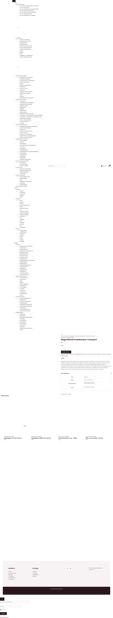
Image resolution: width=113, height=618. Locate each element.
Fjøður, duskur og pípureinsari (27, 80)
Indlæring (22, 219)
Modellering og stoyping (22, 139)
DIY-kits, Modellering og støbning (27, 15)
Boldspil (22, 282)
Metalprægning (23, 178)
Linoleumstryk (23, 110)
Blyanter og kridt (24, 105)
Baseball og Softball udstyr (26, 251)
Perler (21, 180)
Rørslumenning (19, 312)
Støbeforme (22, 156)
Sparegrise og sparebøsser (26, 55)
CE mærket (97, 354)
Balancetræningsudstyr (25, 298)
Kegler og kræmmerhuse (25, 49)
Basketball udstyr (24, 252)
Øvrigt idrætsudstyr (24, 274)
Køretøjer (22, 233)
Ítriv (16, 2)
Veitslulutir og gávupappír (22, 161)
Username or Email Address (6, 602)
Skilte (21, 54)
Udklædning (22, 227)
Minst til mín (3, 609)
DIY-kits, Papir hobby (24, 7)
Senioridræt (22, 268)
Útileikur (18, 229)
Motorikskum (23, 323)
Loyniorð (2, 606)
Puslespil (22, 224)
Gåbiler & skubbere (24, 214)
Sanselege (22, 326)
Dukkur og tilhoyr (24, 208)
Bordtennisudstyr (24, 254)
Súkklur (18, 189)
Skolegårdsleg (23, 293)
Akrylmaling (22, 101)
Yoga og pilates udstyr (25, 311)
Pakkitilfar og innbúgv (25, 79)
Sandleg (22, 235)
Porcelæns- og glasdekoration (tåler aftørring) (31, 115)
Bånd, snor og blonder (25, 169)
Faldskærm (22, 318)
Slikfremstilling (23, 154)
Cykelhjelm (22, 194)
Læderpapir (22, 129)
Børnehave (92, 354)
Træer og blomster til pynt (26, 57)
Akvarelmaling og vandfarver (27, 102)
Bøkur (21, 206)
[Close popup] (2, 599)
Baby (21, 200)
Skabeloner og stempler (25, 118)
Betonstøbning (23, 140)
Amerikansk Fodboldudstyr (26, 246)
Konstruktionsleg (24, 211)
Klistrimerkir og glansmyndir (26, 98)
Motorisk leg (23, 325)
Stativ (21, 197)
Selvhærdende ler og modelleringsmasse (29, 151)
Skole (66, 355)
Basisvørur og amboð (21, 75)
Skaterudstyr (23, 292)
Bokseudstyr (23, 299)
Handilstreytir (35, 574)
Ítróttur (18, 244)
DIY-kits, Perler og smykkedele (26, 10)
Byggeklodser (23, 230)
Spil (21, 225)
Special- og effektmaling (25, 120)
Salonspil (22, 288)
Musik (21, 221)
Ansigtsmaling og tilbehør (26, 104)
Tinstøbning (22, 158)
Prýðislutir (18, 38)
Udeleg (21, 236)
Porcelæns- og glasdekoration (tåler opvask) (31, 116)
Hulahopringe (23, 287)
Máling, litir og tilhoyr (21, 99)
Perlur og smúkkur (20, 175)
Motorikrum (23, 322)
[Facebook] (67, 568)
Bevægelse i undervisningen (26, 317)
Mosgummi (22, 90)
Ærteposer (22, 314)
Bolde (21, 281)
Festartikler (22, 162)
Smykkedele (22, 183)
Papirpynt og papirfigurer (26, 134)
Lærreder (22, 109)
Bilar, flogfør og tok (25, 205)
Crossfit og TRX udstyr (25, 301)
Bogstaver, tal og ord (25, 41)
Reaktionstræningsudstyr (26, 306)
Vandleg (22, 240)
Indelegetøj (71, 336)
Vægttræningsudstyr (25, 309)
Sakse (21, 94)
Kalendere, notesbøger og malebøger (28, 126)
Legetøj (21, 50)
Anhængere (22, 192)
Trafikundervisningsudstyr (26, 328)
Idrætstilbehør (23, 263)
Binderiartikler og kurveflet (26, 77)
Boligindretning (23, 43)
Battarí (21, 203)
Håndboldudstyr (24, 262)
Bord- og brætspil (24, 284)
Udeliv (21, 238)
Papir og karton (23, 132)
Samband (35, 571)
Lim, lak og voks (23, 88)
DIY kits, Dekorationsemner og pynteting (29, 6)
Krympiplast (22, 87)
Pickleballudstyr (24, 266)
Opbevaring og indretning (26, 304)
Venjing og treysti (20, 296)
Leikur (16, 187)
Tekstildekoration (24, 121)
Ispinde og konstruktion (25, 85)
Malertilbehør (23, 112)
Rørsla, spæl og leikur (21, 276)
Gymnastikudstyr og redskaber (27, 260)
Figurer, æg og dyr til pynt (26, 46)
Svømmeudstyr (23, 270)
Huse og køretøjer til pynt (26, 47)
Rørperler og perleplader (26, 181)
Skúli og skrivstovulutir (21, 186)
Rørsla (16, 243)
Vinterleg (22, 241)
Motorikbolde (23, 320)
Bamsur (21, 202)
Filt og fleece (23, 173)
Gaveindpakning (23, 164)
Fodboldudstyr (23, 258)
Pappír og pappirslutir (21, 124)
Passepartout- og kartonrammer (28, 135)
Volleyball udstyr (24, 273)
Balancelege (23, 315)
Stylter (21, 295)
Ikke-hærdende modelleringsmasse (28, 145)
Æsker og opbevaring (25, 39)
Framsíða (63, 336)
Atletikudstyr (23, 247)
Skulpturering (23, 153)
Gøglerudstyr (23, 285)
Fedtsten (22, 142)
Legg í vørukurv (66, 352)
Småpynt (22, 96)
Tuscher (22, 123)
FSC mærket (102, 354)
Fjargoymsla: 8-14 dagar (89, 382)
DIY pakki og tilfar (20, 4)
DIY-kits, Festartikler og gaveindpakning (29, 9)
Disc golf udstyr (24, 255)
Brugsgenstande (24, 44)
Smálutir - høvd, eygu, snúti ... (26, 91)
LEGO (21, 217)
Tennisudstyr (23, 271)
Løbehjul (22, 195)
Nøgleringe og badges (25, 93)
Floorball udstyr (24, 257)
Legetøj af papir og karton (26, 131)
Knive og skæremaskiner (25, 128)
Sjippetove (22, 290)
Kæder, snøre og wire (25, 176)
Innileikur (18, 199)
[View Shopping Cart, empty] (109, 165)
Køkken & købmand (24, 213)
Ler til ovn (22, 146)
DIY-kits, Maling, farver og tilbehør (28, 12)
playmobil (22, 222)
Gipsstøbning (23, 143)
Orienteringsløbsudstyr (25, 265)
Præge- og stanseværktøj (26, 137)
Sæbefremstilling (24, 150)
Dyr (21, 210)
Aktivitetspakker (24, 277)
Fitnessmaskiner (23, 303)
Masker (21, 52)
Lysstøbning (23, 148)
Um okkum (35, 573)
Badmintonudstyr (24, 249)
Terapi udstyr (23, 307)
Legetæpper (22, 216)
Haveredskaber (23, 232)
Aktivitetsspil (23, 279)
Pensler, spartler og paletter (26, 113)
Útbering (34, 576)
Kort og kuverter (24, 165)
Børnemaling (23, 107)
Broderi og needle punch (25, 170)
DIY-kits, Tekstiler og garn (26, 13)
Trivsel (21, 329)
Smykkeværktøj (23, 184)
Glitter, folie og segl (24, 82)
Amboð (21, 83)
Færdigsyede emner (24, 172)
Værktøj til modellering (25, 159)
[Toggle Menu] (14, 1)
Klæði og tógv (19, 167)
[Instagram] (70, 568)
